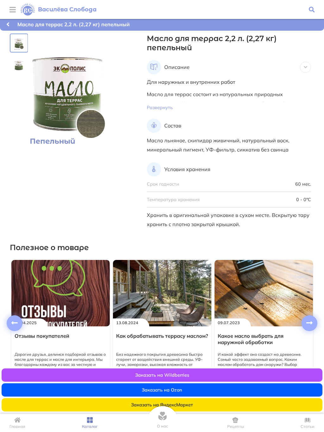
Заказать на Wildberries (162, 375)
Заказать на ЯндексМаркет (162, 405)
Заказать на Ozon (162, 390)
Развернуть (160, 107)
